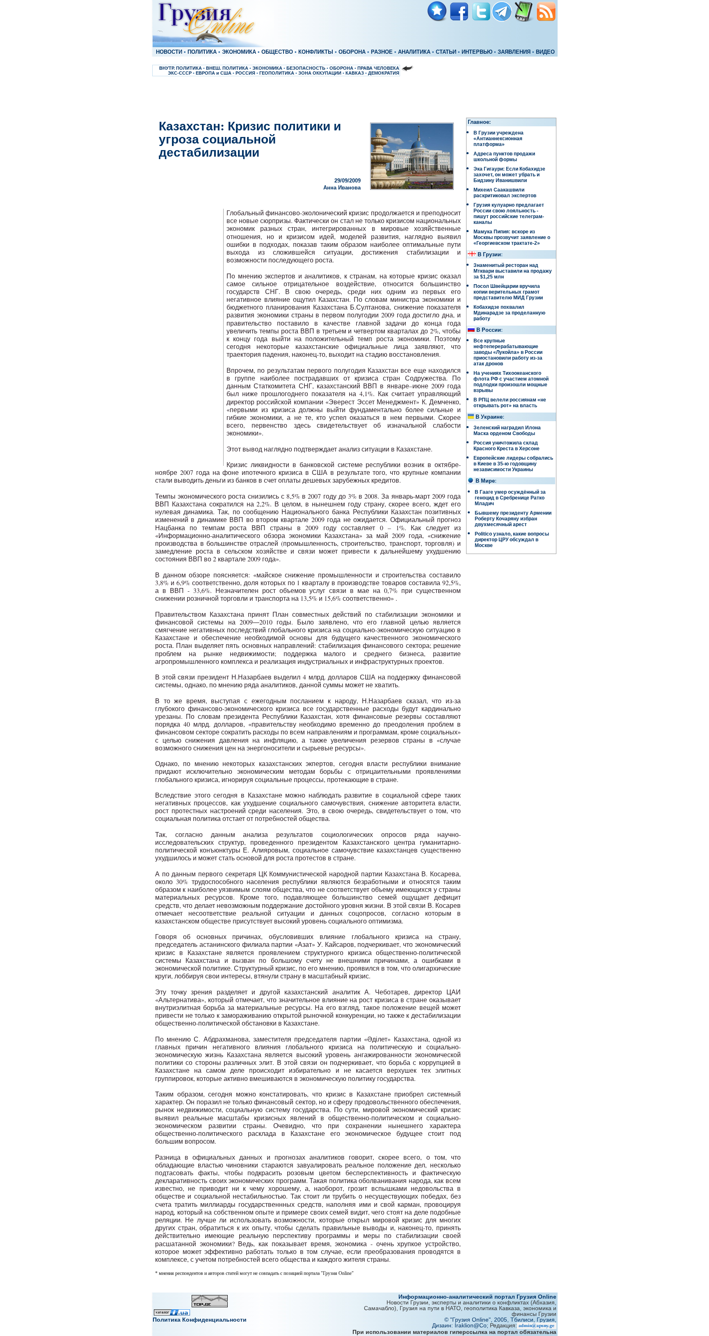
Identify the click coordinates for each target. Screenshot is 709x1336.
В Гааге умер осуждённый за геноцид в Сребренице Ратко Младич (510, 497)
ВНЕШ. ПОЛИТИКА (227, 68)
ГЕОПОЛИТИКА (276, 73)
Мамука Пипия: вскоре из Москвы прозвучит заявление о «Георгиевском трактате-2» (511, 237)
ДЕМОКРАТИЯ (383, 73)
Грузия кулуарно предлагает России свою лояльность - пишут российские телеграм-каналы (508, 213)
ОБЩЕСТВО (277, 52)
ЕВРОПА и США (213, 73)
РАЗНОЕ (382, 52)
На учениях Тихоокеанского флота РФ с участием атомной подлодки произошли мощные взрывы (511, 381)
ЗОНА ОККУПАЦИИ (319, 73)
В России (488, 330)
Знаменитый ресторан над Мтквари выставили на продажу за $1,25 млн (512, 271)
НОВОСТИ (169, 52)
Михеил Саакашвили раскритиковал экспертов (504, 192)
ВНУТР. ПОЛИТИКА (180, 68)
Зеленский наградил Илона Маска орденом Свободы (507, 430)
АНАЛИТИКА (414, 52)
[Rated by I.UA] (172, 1313)
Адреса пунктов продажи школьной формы (504, 156)
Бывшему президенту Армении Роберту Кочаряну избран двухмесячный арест (513, 518)
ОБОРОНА (352, 52)
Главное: (479, 122)
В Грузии (489, 255)
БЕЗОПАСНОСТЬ (305, 68)
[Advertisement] (354, 96)
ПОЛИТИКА (202, 52)
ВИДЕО (545, 52)
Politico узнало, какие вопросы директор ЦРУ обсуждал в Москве (512, 539)
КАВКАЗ (354, 73)
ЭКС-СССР (180, 73)
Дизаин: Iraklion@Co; (461, 1325)
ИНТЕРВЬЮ (477, 52)
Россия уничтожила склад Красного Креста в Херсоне (506, 445)
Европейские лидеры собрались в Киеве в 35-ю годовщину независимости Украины (513, 463)
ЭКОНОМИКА (239, 52)
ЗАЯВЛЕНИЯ (514, 52)
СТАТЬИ (446, 52)
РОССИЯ (245, 73)
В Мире (485, 481)
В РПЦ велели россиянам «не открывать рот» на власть (509, 402)
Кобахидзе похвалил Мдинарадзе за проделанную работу (509, 312)
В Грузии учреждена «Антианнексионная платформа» (498, 138)
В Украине (489, 417)
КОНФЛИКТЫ (315, 52)
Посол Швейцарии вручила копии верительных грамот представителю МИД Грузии (508, 292)
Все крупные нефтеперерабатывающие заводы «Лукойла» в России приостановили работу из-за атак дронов (507, 352)
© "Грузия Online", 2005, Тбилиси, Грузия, (500, 1319)
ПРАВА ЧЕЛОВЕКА (378, 68)
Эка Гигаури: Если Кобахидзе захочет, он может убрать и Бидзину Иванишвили (509, 174)
